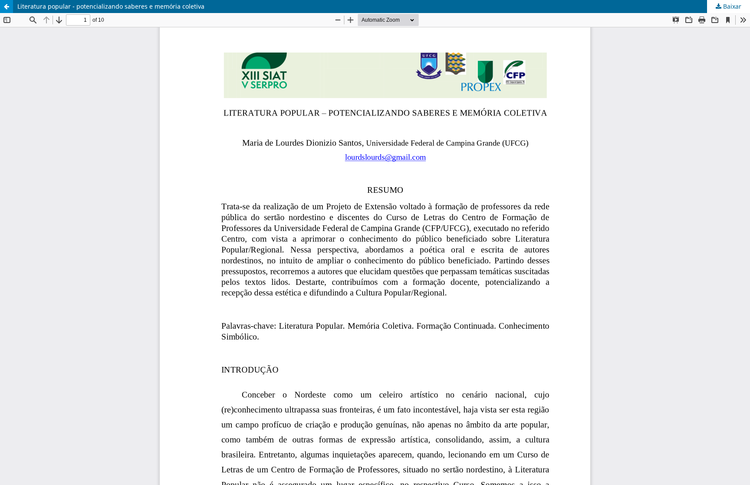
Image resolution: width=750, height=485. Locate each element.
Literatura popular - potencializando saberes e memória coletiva (110, 6)
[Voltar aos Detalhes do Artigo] (6, 6)
